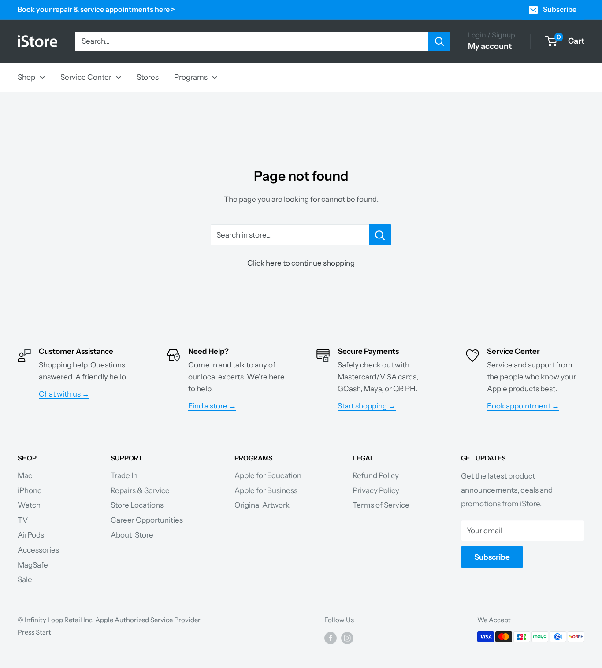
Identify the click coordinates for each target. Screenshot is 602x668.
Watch (29, 505)
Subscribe (559, 9)
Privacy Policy (376, 490)
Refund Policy (376, 475)
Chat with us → (64, 394)
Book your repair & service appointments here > (96, 9)
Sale (25, 579)
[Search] (439, 41)
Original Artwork (262, 505)
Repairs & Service (140, 490)
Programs (191, 76)
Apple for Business (265, 490)
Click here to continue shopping (301, 263)
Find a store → (212, 405)
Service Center (85, 76)
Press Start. (35, 632)
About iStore (132, 535)
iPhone (30, 490)
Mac (25, 475)
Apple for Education (267, 475)
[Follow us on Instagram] (347, 637)
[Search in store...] (380, 234)
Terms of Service (381, 505)
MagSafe (33, 564)
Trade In (124, 475)
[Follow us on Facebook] (330, 637)
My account (490, 46)
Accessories (38, 550)
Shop (26, 76)
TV (23, 520)
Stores (148, 76)
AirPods (31, 535)
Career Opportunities (147, 520)
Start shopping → (367, 405)
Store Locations (137, 505)
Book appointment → (523, 405)
